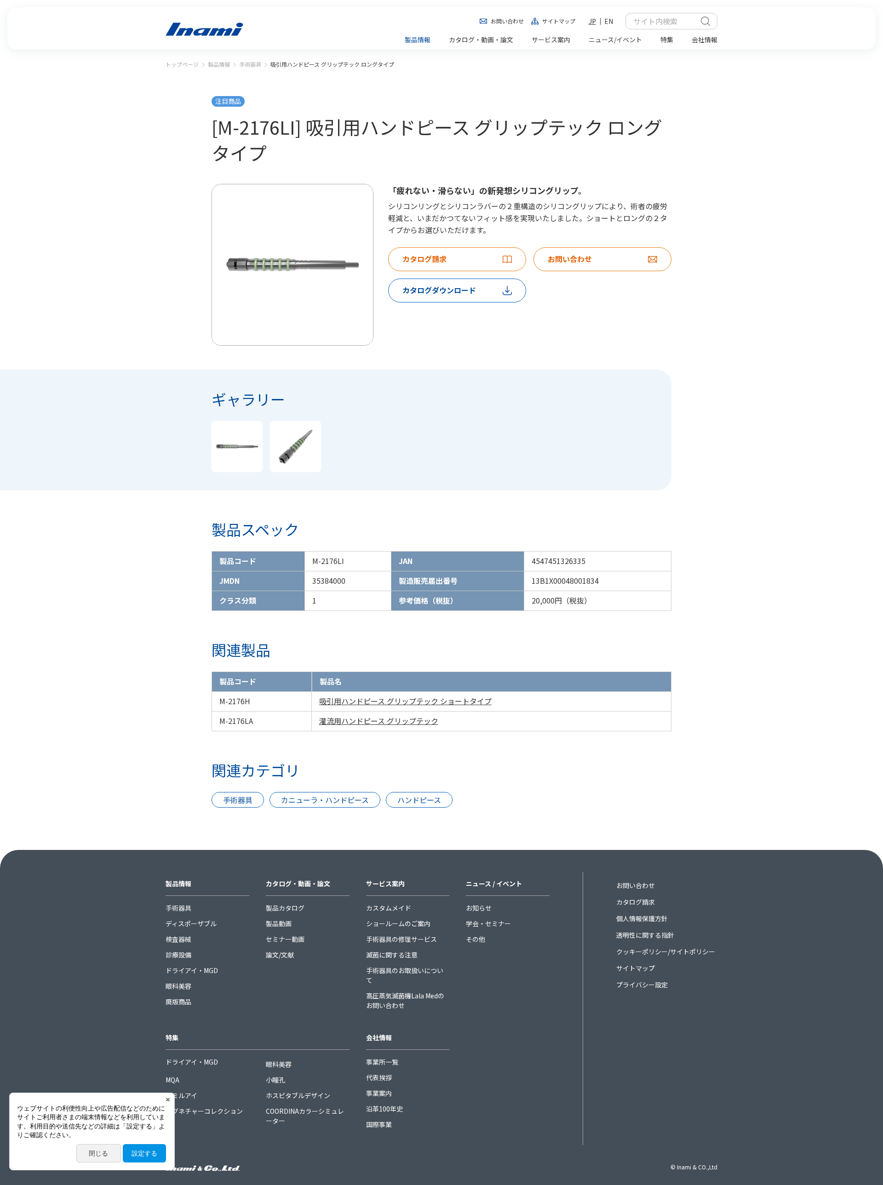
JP (592, 21)
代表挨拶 (379, 1077)
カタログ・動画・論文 (298, 883)
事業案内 (379, 1093)
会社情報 (379, 1037)
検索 (705, 21)
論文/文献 (280, 954)
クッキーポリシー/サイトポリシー (665, 951)
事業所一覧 (382, 1061)
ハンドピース (419, 799)
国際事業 (379, 1124)
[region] (441, 701)
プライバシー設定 (642, 984)
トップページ (182, 64)
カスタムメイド (388, 907)
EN (608, 21)
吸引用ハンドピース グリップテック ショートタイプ (405, 700)
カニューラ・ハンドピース (325, 799)
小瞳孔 (275, 1079)
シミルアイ (181, 1095)
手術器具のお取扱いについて (404, 975)
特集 (172, 1037)
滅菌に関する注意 (392, 954)
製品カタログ (285, 907)
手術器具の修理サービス (401, 939)
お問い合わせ (507, 21)
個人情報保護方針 (642, 918)
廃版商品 (178, 1001)
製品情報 (219, 64)
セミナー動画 (285, 939)
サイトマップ (558, 21)
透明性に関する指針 (645, 935)
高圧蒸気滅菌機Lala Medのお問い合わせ (405, 1000)
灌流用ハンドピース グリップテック (378, 720)
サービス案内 (385, 883)
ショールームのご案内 (398, 923)
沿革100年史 (384, 1108)
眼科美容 (178, 986)
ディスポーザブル (191, 923)
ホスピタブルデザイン (298, 1095)
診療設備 (178, 954)
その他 (475, 939)
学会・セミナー (488, 923)
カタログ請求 (635, 901)
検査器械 (178, 939)
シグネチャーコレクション (204, 1111)
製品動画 (279, 923)
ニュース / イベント (494, 883)
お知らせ (479, 907)
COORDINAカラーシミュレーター (305, 1115)
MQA (172, 1079)
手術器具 (250, 64)
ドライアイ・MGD (192, 970)
